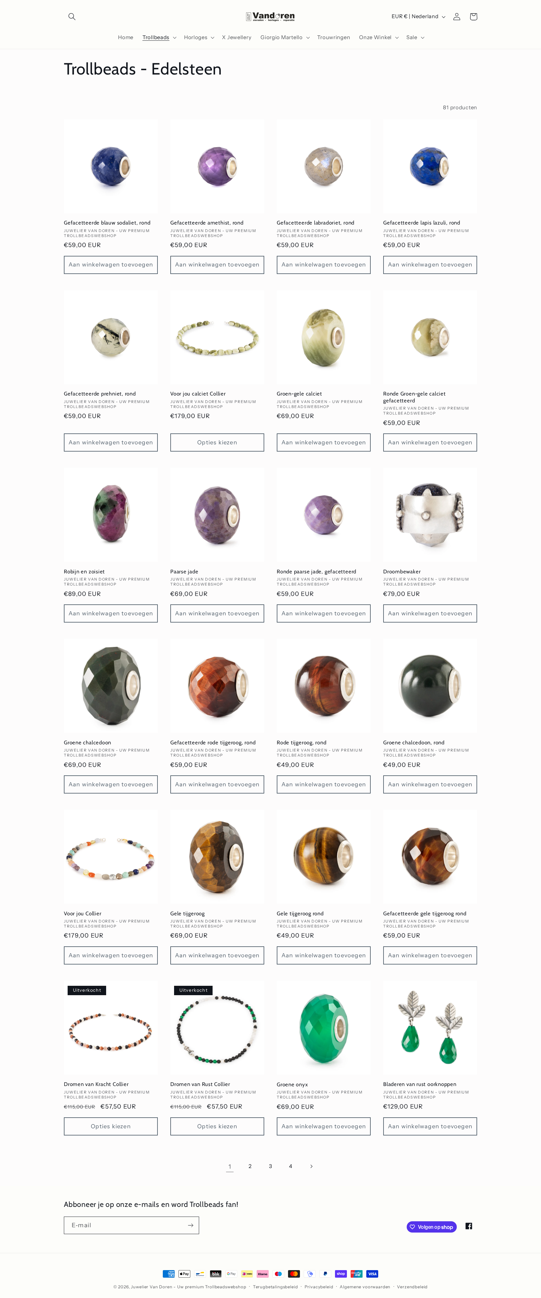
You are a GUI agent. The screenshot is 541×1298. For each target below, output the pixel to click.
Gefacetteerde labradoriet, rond (315, 223)
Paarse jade (184, 571)
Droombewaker (401, 571)
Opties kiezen (217, 442)
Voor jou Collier (82, 913)
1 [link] (230, 1166)
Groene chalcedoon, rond (414, 742)
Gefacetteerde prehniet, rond (100, 393)
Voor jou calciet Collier (198, 393)
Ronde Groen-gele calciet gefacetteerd (414, 397)
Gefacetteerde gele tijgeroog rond (424, 913)
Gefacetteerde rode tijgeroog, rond (213, 742)
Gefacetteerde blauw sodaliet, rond (107, 223)
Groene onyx (292, 1084)
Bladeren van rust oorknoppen (419, 1084)
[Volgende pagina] (311, 1166)
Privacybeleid (319, 1286)
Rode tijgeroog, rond (302, 742)
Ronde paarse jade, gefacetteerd (316, 571)
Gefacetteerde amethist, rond (207, 223)
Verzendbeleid (412, 1286)
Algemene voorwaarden (365, 1286)
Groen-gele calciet (299, 393)
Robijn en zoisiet (84, 571)
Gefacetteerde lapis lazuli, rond (421, 223)
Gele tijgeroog (187, 913)
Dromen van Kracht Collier (96, 1084)
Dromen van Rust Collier (200, 1084)
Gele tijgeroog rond (300, 913)
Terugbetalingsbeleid (275, 1286)
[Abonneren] (190, 1225)
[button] (72, 16)
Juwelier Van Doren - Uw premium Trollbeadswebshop (188, 1286)
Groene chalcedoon (87, 742)
